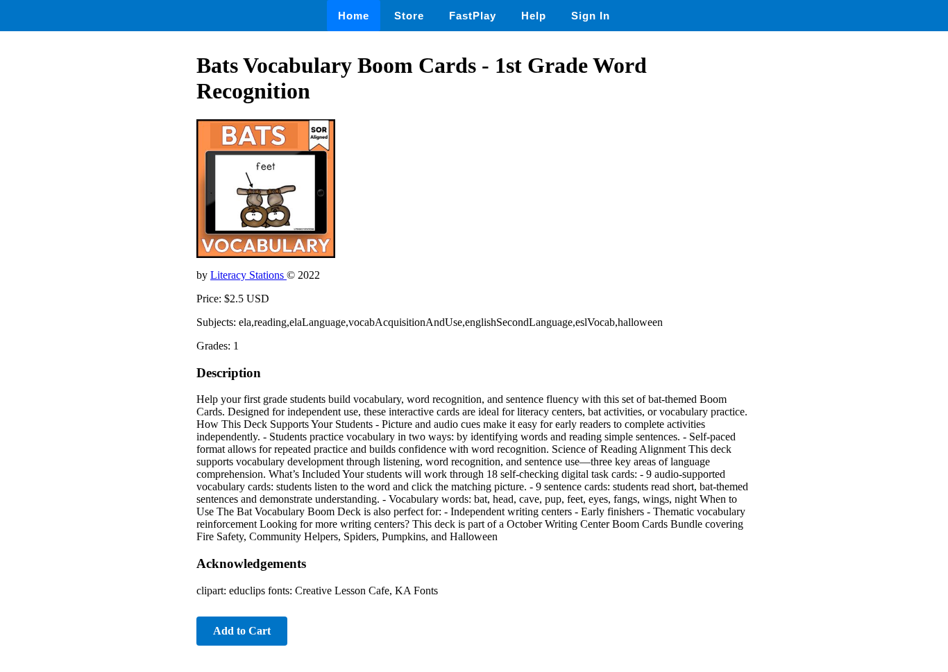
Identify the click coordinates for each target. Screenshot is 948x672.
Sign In (590, 15)
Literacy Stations (248, 275)
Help (533, 15)
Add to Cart (242, 631)
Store (409, 15)
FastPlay (472, 15)
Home (353, 15)
